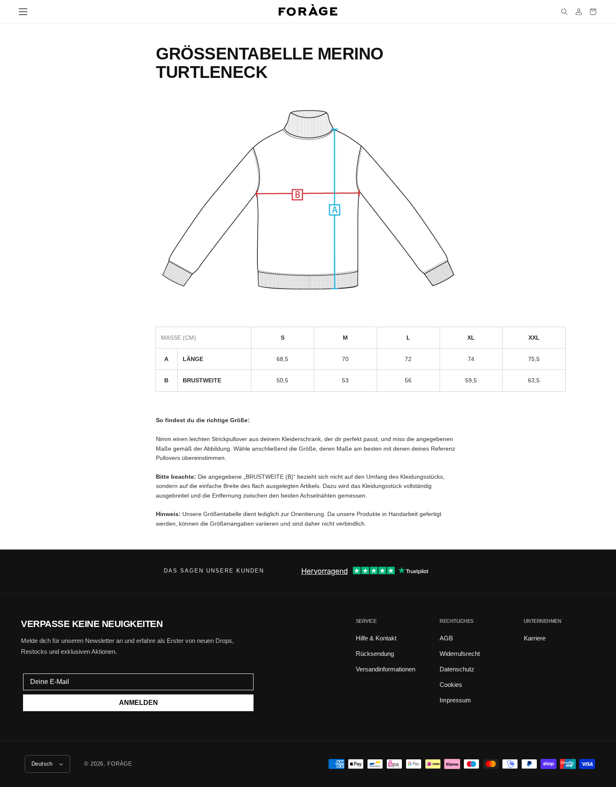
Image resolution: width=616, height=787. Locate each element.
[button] (23, 12)
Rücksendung (375, 653)
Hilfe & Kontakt (376, 638)
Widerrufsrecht (460, 653)
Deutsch (42, 764)
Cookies (451, 684)
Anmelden (138, 702)
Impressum (455, 700)
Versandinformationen (385, 669)
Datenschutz (457, 669)
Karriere (535, 638)
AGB (446, 638)
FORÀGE (119, 764)
